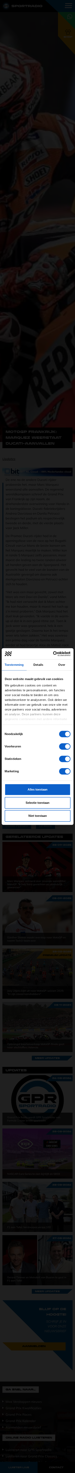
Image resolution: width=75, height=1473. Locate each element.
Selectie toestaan (37, 802)
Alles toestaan (37, 789)
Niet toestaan (37, 815)
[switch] (64, 746)
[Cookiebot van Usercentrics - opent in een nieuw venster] (53, 653)
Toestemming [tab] (14, 664)
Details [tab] (38, 664)
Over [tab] (61, 664)
